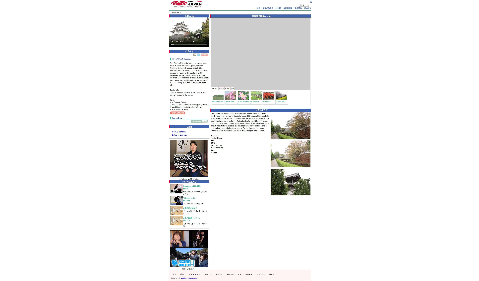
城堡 (195, 55)
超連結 (271, 274)
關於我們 (208, 274)
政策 (239, 274)
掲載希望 (248, 274)
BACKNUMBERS (194, 274)
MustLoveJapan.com (189, 278)
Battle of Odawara (179, 135)
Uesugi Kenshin (179, 132)
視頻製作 (230, 274)
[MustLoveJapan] (186, 8)
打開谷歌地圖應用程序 (178, 113)
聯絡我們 (219, 274)
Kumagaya (204, 55)
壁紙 (182, 274)
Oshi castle (175, 13)
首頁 (258, 8)
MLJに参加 (260, 274)
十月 (198, 55)
